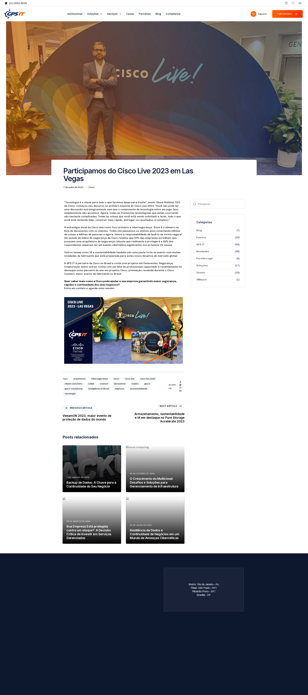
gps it (147, 384)
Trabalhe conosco (135, 656)
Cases (130, 13)
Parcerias (145, 13)
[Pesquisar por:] (218, 204)
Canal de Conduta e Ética (139, 666)
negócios (119, 388)
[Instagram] (293, 3)
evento (135, 384)
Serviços (112, 13)
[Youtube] (300, 3)
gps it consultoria (74, 388)
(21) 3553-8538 (18, 3)
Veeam (200, 272)
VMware (201, 279)
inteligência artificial (98, 388)
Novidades (202, 251)
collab (91, 384)
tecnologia (70, 393)
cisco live (129, 379)
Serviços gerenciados (78, 651)
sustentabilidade (138, 388)
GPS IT (200, 244)
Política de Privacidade (138, 641)
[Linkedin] (286, 3)
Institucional (74, 13)
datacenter (120, 384)
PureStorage (204, 258)
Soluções (92, 13)
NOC (68, 656)
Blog (158, 13)
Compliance (173, 13)
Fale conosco (133, 661)
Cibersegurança (99, 379)
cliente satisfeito (73, 384)
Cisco (91, 187)
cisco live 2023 (147, 379)
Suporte (130, 646)
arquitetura (79, 379)
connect (104, 384)
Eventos (201, 237)
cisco (116, 379)
